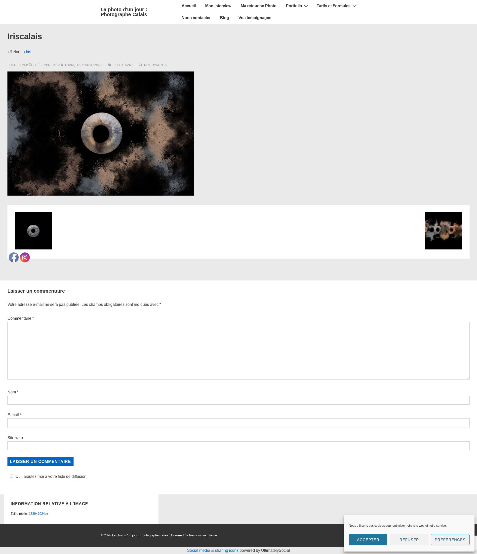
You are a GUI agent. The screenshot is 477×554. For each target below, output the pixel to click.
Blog (224, 18)
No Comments (155, 65)
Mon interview (218, 6)
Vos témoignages (254, 18)
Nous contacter (196, 18)
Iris (28, 52)
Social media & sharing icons (213, 550)
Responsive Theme (203, 535)
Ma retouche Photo (259, 6)
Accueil (189, 6)
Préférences (450, 540)
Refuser (409, 540)
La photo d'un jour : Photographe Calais (124, 12)
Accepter (368, 540)
